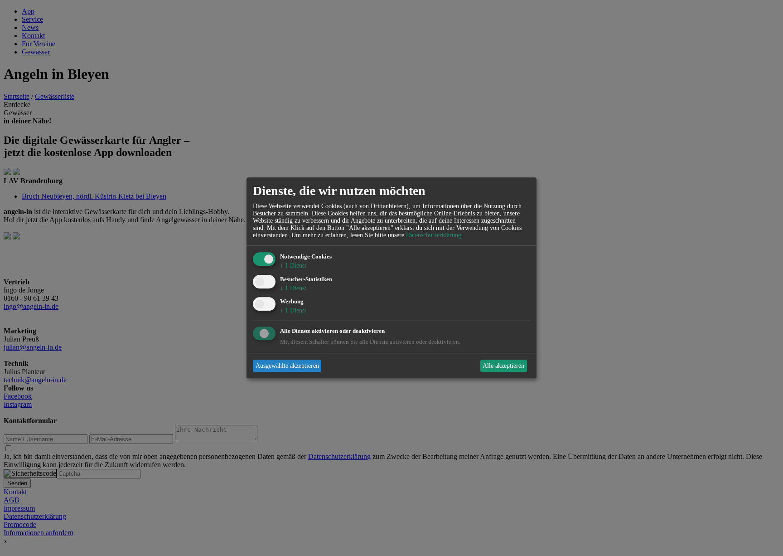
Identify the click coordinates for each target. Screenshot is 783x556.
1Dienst (293, 265)
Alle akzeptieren (503, 365)
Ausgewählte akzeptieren (287, 365)
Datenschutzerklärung (433, 235)
